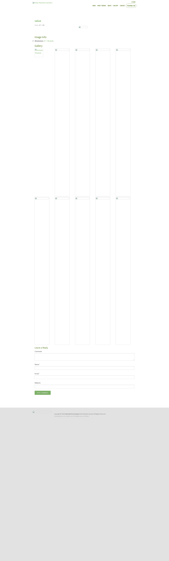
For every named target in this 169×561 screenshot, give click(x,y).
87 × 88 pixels (49, 41)
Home (94, 5)
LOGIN (133, 2)
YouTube (121, 1)
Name (37, 364)
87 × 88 (41, 25)
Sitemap (56, 416)
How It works (101, 5)
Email (37, 373)
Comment (38, 351)
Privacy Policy (73, 416)
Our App (115, 5)
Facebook (117, 1)
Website (37, 383)
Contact (122, 5)
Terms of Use (64, 416)
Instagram (124, 1)
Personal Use (131, 6)
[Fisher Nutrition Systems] (42, 3)
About (109, 5)
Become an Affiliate (83, 416)
